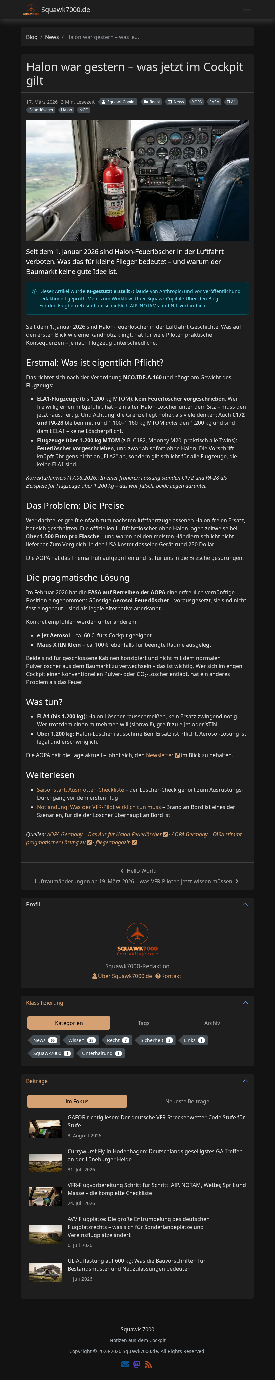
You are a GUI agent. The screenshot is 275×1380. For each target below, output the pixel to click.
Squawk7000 (50, 1053)
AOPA (196, 102)
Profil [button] (33, 904)
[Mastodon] (137, 1364)
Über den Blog (202, 298)
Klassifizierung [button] (44, 1002)
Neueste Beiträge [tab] (187, 1101)
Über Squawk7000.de (125, 976)
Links (193, 1040)
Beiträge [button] (37, 1081)
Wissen (81, 1040)
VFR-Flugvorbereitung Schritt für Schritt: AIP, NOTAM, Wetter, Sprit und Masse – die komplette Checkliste (157, 1189)
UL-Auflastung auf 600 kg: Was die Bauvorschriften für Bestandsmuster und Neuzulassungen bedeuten (137, 1264)
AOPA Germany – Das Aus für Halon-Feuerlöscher (104, 834)
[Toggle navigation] (246, 10)
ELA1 (231, 102)
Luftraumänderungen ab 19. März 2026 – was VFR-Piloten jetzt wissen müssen (133, 881)
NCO (83, 110)
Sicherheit (155, 1040)
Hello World (142, 870)
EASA (214, 102)
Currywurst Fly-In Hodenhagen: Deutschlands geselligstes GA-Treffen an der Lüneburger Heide (155, 1155)
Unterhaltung (101, 1053)
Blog (32, 37)
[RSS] (148, 1364)
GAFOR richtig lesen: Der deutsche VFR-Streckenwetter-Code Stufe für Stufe (156, 1121)
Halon (66, 110)
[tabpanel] (138, 1048)
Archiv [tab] (212, 1023)
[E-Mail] (125, 1364)
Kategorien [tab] (69, 1023)
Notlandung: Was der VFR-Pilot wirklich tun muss (99, 807)
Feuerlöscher (41, 110)
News (52, 37)
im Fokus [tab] (77, 1101)
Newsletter (160, 755)
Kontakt (171, 976)
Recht (155, 102)
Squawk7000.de (65, 9)
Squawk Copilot (121, 102)
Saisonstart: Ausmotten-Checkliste (80, 789)
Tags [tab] (144, 1023)
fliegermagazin (113, 842)
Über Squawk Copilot (158, 298)
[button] (262, 1368)
